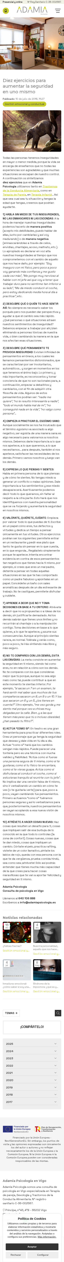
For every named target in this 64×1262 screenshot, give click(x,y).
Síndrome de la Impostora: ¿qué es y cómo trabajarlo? (44, 985)
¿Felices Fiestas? (12, 946)
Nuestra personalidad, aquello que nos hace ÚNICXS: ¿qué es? (45, 948)
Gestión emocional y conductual (24, 104)
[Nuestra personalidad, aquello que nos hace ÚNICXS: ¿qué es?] (47, 932)
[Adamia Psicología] (32, 11)
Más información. (47, 1236)
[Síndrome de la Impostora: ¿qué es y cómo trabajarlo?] (47, 969)
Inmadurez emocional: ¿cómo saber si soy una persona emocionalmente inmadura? (16, 985)
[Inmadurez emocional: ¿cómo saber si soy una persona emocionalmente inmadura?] (17, 969)
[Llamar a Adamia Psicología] (6, 11)
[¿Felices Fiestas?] (17, 932)
